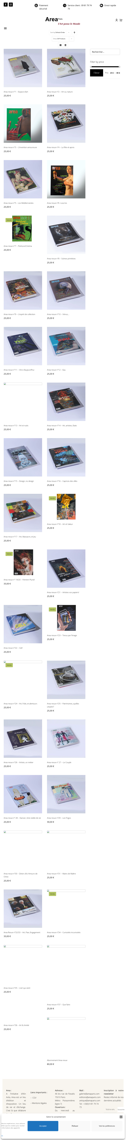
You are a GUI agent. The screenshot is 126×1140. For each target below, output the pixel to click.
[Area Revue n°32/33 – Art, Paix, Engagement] (23, 908)
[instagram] (11, 5)
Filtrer (97, 72)
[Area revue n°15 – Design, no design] (23, 457)
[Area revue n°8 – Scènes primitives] (66, 235)
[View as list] (65, 45)
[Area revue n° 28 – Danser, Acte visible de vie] (23, 794)
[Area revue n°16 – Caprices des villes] (66, 457)
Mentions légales (39, 1103)
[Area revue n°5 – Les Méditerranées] (23, 179)
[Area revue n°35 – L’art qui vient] (23, 964)
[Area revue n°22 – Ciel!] (23, 624)
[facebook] (6, 5)
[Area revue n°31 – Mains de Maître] (66, 850)
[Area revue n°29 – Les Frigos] (66, 794)
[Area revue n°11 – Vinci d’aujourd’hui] (23, 346)
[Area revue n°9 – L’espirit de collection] (23, 290)
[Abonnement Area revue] (66, 1036)
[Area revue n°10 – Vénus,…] (66, 290)
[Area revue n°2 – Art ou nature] (66, 68)
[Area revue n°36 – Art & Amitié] (23, 1019)
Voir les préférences (107, 1126)
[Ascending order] (74, 32)
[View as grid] (60, 45)
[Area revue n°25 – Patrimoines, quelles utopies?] (66, 680)
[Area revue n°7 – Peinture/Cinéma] (23, 228)
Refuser (75, 1126)
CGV (34, 1097)
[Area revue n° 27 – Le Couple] (66, 738)
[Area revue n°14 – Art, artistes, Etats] (66, 402)
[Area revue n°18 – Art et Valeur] (66, 507)
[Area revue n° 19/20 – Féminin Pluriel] (23, 562)
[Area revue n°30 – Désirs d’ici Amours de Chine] (23, 850)
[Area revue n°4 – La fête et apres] (66, 123)
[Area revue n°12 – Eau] (66, 346)
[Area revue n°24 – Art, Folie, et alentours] (23, 680)
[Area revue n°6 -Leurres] (66, 179)
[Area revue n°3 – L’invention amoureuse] (23, 123)
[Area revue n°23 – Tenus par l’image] (66, 618)
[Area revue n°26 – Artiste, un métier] (23, 738)
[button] (121, 1117)
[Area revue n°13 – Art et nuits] (23, 402)
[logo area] (63, 17)
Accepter (43, 1126)
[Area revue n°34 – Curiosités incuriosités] (66, 908)
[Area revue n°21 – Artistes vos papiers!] (66, 568)
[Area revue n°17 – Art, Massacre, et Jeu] (23, 513)
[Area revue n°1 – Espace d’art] (23, 68)
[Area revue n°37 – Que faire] (66, 972)
